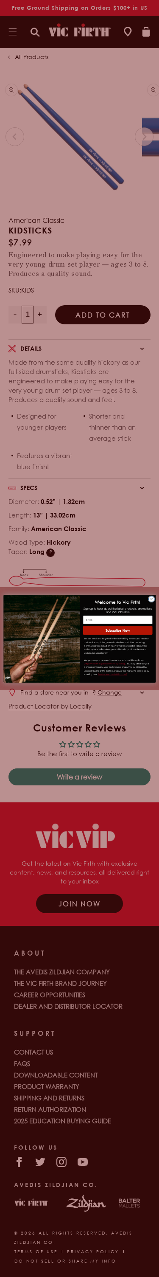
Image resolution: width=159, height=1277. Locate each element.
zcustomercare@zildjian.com (112, 673)
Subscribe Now (117, 630)
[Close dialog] (151, 599)
